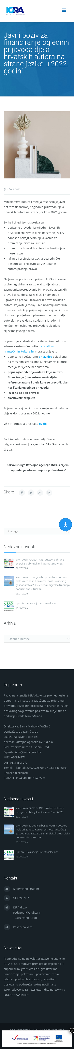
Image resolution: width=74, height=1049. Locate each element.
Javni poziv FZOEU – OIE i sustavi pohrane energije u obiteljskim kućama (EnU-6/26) (40, 561)
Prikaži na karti (23, 927)
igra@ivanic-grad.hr (26, 889)
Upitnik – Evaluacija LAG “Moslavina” (37, 603)
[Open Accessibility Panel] (65, 524)
